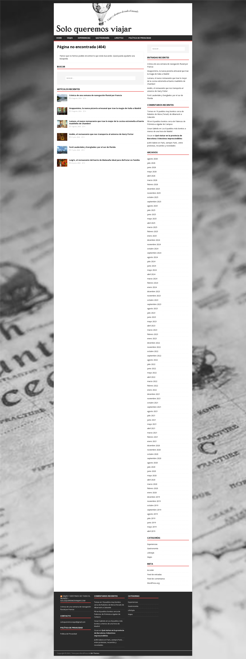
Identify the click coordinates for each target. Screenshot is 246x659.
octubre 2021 (152, 402)
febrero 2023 (152, 334)
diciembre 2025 (153, 189)
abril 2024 (151, 274)
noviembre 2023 (154, 295)
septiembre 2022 (154, 355)
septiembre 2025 (154, 201)
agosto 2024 (152, 257)
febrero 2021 (152, 437)
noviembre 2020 (154, 450)
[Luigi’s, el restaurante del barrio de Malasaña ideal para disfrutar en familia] (62, 165)
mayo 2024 (152, 270)
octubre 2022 (152, 351)
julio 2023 (151, 313)
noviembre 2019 (154, 501)
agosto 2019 (152, 514)
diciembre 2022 (153, 343)
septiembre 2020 (154, 458)
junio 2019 (151, 522)
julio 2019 (151, 518)
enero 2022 (152, 390)
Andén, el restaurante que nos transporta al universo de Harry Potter (101, 134)
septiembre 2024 (154, 253)
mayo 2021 (152, 424)
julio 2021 (151, 415)
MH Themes (95, 653)
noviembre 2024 (154, 244)
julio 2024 (151, 261)
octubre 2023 (152, 300)
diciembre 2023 (153, 291)
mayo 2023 (152, 321)
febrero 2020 (152, 488)
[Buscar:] (100, 78)
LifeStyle (119, 38)
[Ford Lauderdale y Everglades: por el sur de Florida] (62, 152)
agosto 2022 (152, 360)
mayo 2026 (152, 171)
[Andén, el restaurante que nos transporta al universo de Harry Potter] (62, 139)
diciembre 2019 (153, 497)
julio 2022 (151, 364)
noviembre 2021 (154, 398)
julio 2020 (151, 467)
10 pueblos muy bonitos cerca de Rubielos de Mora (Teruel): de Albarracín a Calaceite (165, 114)
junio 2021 (151, 420)
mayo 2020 (152, 475)
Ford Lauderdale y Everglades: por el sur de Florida (92, 147)
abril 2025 (151, 223)
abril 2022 (151, 377)
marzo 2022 (152, 381)
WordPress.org (153, 583)
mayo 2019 (152, 527)
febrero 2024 (152, 283)
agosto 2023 (152, 308)
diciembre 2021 (153, 394)
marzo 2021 (152, 432)
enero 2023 (152, 338)
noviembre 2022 (154, 347)
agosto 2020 (152, 462)
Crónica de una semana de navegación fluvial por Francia (95, 95)
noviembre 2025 (154, 193)
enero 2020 (152, 492)
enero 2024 (152, 287)
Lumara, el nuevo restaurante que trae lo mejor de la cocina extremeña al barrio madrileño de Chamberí (106, 122)
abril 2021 (151, 428)
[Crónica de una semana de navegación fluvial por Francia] (62, 100)
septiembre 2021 (154, 407)
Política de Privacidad (68, 634)
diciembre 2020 (153, 445)
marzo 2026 (152, 180)
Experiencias (84, 38)
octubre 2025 (152, 197)
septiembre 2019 (154, 510)
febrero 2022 (152, 385)
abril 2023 (151, 325)
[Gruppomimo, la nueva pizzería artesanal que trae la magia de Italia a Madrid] (62, 113)
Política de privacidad (140, 38)
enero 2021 (152, 441)
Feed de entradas (154, 574)
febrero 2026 (152, 184)
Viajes (70, 38)
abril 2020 (151, 480)
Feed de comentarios (156, 578)
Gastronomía (102, 38)
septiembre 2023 (154, 304)
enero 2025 (152, 236)
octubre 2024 (152, 248)
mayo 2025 (152, 218)
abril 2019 (151, 531)
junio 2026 (151, 167)
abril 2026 (151, 176)
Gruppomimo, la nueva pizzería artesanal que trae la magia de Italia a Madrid (105, 108)
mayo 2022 (152, 372)
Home (59, 38)
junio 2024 (151, 266)
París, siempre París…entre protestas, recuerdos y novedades (109, 642)
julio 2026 (151, 163)
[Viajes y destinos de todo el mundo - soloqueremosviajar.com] (123, 33)
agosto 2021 (152, 411)
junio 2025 (151, 214)
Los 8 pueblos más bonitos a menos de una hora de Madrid (108, 623)
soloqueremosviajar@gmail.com (72, 622)
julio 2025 (151, 210)
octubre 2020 (152, 454)
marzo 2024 (152, 278)
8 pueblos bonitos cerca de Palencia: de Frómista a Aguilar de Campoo (107, 614)
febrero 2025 (152, 231)
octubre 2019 (152, 505)
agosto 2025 (152, 206)
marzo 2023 (152, 330)
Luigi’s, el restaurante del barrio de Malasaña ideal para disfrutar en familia (104, 160)
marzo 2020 (152, 484)
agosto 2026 (152, 159)
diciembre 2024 (153, 240)
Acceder (150, 570)
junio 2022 (151, 368)
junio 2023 (151, 317)
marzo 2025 (152, 227)
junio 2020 (151, 471)
